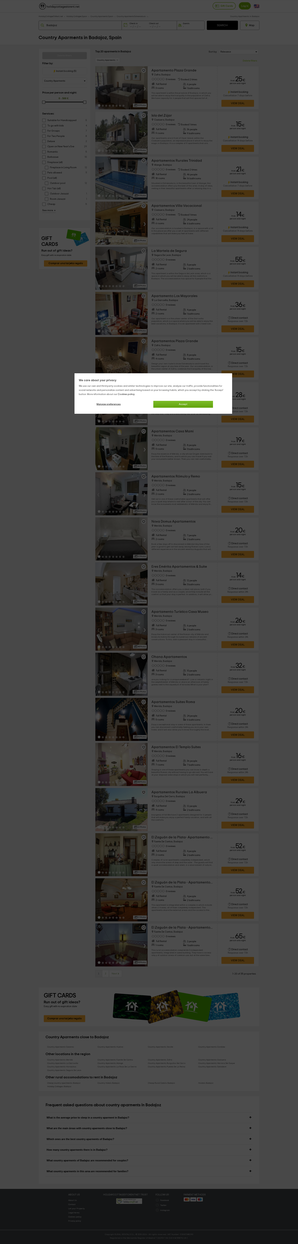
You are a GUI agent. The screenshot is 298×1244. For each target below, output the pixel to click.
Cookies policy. (126, 394)
